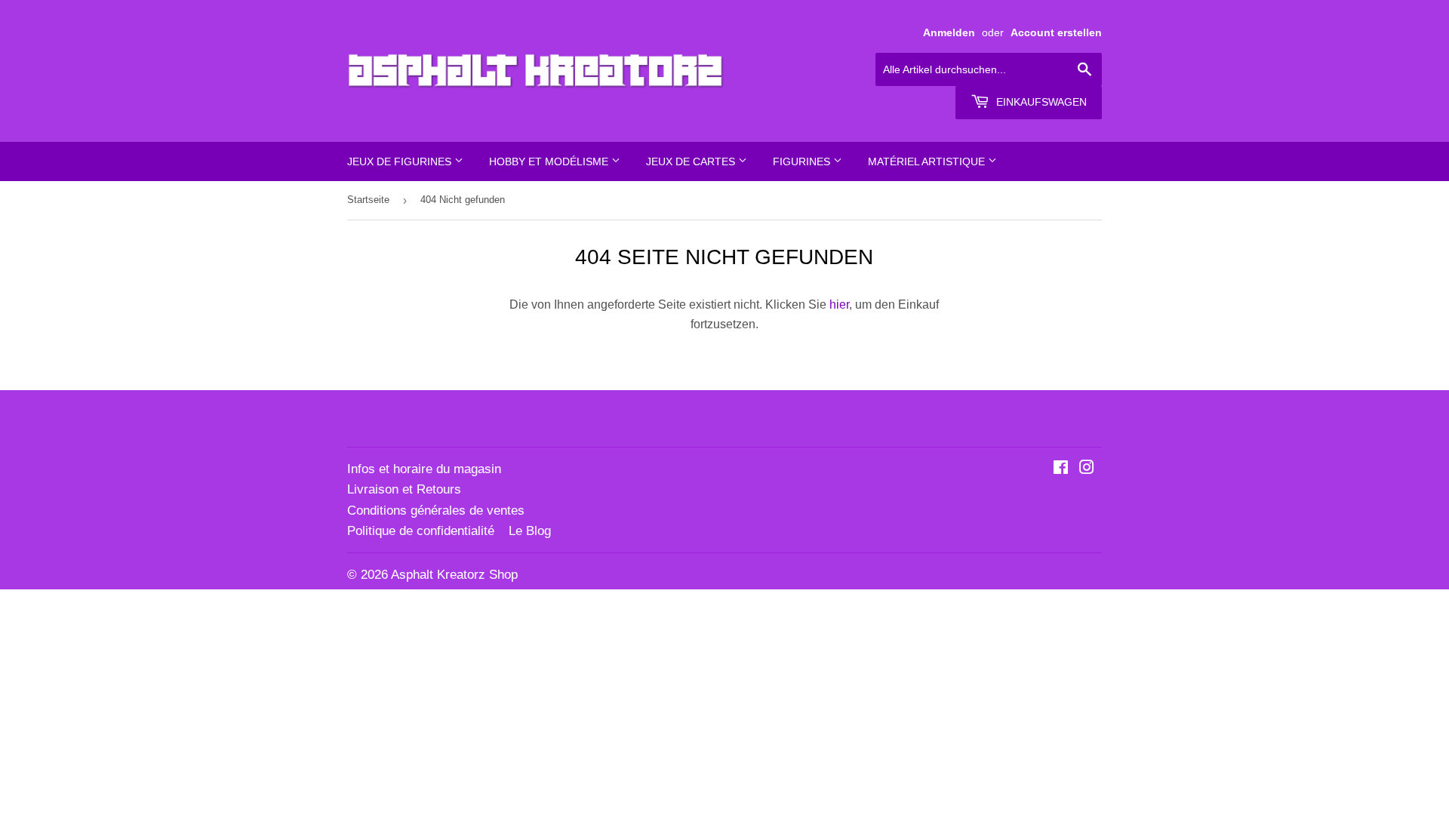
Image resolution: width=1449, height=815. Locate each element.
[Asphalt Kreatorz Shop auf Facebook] (1061, 469)
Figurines (803, 161)
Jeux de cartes (692, 161)
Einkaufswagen (1040, 102)
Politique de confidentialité (420, 531)
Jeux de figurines (400, 161)
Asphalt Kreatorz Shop (454, 574)
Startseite (368, 199)
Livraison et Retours (404, 489)
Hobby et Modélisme (550, 161)
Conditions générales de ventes (436, 510)
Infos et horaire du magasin (424, 469)
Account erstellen (1056, 32)
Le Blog (530, 531)
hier (839, 304)
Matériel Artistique (928, 161)
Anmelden (949, 32)
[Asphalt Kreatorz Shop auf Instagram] (1086, 469)
